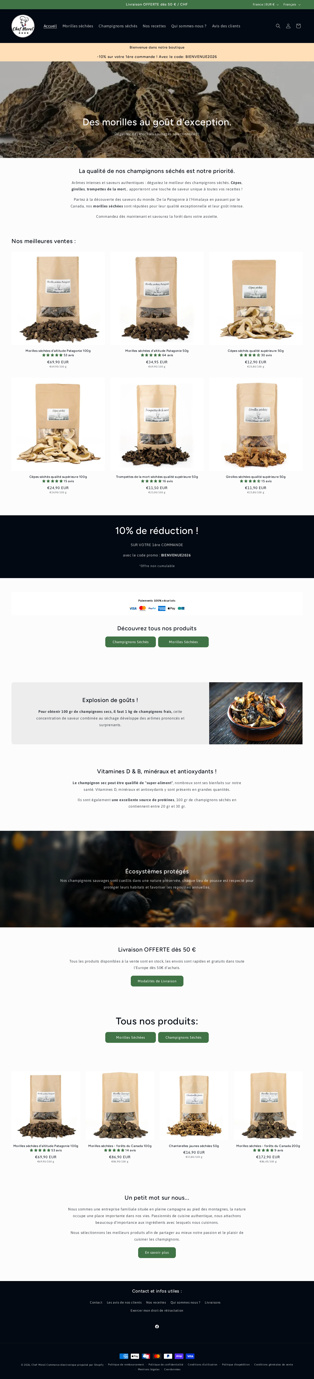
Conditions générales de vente (273, 1364)
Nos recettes (156, 1302)
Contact (96, 1302)
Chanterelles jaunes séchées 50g (194, 1146)
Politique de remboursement (126, 1364)
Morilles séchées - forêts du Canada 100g (119, 1146)
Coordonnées (172, 1369)
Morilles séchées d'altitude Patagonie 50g (157, 351)
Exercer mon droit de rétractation (157, 1310)
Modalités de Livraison (157, 981)
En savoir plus (157, 1252)
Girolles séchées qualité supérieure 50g (256, 477)
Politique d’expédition (236, 1364)
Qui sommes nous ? (185, 1302)
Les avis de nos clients (124, 1302)
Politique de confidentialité (165, 1364)
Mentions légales (149, 1369)
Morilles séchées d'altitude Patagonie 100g (58, 351)
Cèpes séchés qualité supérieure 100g (58, 477)
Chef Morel (38, 1364)
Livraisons (213, 1302)
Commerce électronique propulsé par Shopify (74, 1364)
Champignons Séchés (131, 642)
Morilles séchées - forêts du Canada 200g (268, 1146)
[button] (278, 26)
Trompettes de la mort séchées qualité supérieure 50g (157, 477)
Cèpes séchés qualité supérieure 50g (256, 351)
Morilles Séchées (183, 642)
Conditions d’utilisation (202, 1364)
